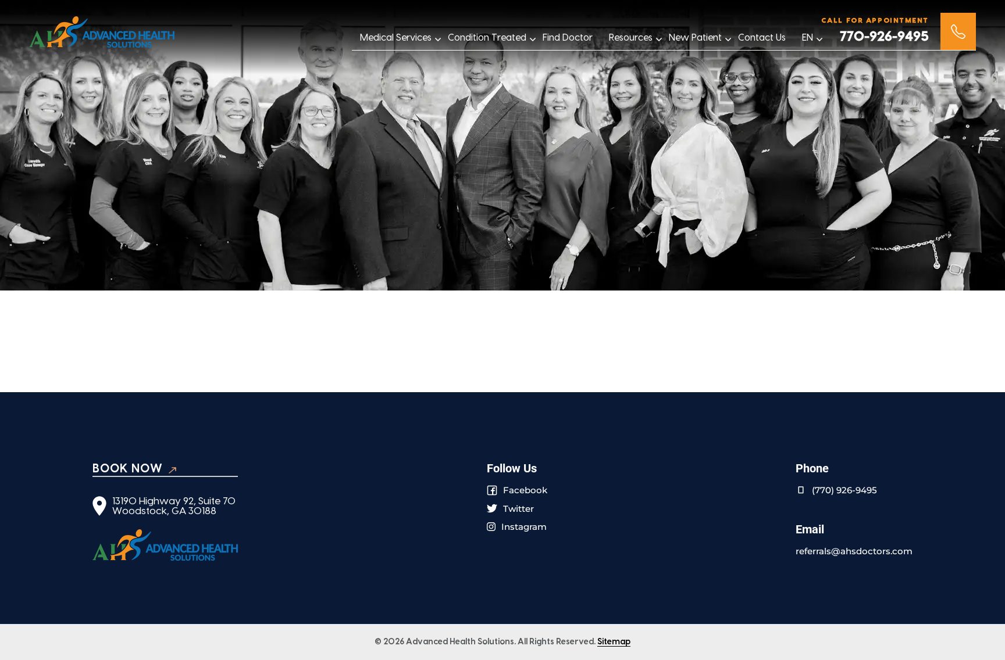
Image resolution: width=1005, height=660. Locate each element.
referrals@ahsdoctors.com (854, 551)
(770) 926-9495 (844, 490)
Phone (958, 31)
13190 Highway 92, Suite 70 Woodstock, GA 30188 (174, 506)
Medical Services (396, 37)
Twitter (518, 508)
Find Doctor (568, 37)
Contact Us (762, 37)
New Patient (695, 37)
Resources (631, 37)
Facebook (525, 490)
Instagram (524, 526)
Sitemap (613, 642)
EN (807, 37)
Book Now (127, 469)
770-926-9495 (884, 36)
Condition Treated (487, 37)
